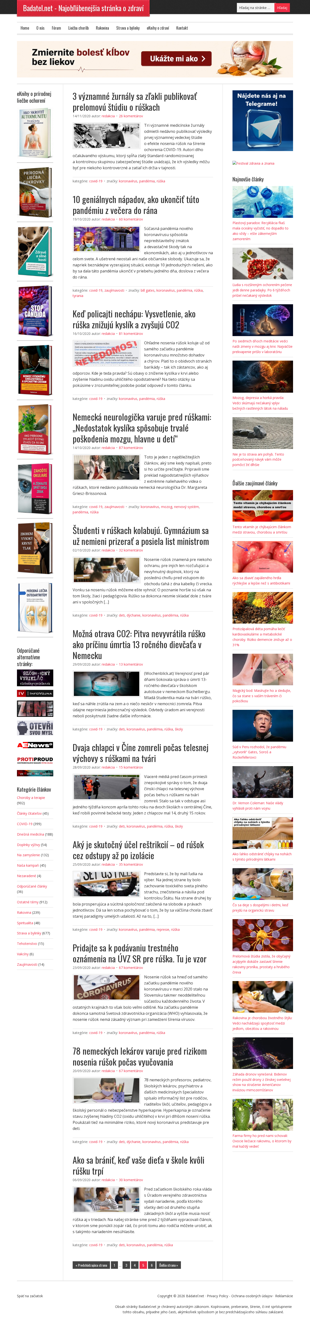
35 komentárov (131, 864)
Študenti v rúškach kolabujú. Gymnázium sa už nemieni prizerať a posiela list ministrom (141, 535)
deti (122, 615)
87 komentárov (131, 447)
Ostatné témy (28, 902)
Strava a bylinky (128, 28)
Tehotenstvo (27, 943)
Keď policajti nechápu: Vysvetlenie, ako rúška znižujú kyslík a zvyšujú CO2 (134, 319)
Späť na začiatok (30, 1296)
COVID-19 (95, 181)
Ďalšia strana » (168, 1265)
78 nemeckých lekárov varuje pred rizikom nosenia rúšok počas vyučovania (140, 1056)
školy (179, 729)
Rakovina (102, 28)
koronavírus (128, 181)
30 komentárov (131, 1180)
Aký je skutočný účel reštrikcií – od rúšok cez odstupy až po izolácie (138, 850)
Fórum (56, 28)
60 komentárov (131, 219)
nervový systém (186, 506)
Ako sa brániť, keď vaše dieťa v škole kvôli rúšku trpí (138, 1165)
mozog (166, 506)
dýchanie (133, 615)
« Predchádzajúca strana (91, 1265)
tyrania (78, 295)
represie (163, 929)
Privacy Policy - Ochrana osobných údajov (239, 1296)
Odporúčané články (32, 886)
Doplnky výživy (28, 844)
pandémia (147, 181)
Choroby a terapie (31, 797)
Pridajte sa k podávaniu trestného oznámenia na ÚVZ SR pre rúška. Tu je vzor (140, 953)
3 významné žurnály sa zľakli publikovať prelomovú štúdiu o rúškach (135, 101)
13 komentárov (131, 664)
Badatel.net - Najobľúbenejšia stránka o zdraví (83, 7)
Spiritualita (25, 923)
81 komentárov (131, 333)
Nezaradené (26, 875)
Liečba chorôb (78, 28)
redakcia (108, 116)
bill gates (148, 290)
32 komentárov (131, 550)
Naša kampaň (28, 865)
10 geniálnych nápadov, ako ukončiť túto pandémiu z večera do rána (136, 204)
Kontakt (182, 28)
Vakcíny (23, 954)
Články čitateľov (29, 813)
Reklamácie (284, 1296)
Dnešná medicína (30, 834)
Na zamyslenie (28, 855)
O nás (40, 28)
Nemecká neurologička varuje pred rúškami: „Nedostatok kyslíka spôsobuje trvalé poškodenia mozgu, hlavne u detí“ (142, 427)
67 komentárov (131, 967)
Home (25, 28)
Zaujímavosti (114, 290)
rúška (161, 181)
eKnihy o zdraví (158, 28)
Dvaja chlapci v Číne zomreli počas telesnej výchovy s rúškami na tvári (141, 752)
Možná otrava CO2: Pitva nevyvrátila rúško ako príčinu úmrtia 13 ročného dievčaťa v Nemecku (139, 644)
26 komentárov (131, 116)
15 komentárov (131, 767)
